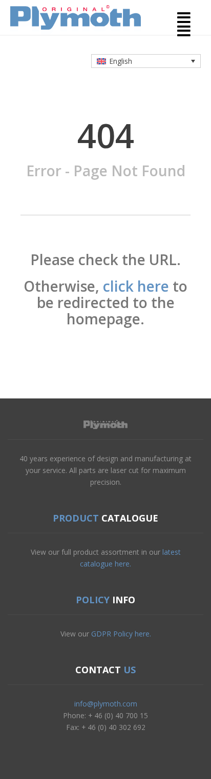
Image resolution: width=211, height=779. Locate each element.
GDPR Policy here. (121, 634)
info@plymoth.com (105, 704)
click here (136, 286)
